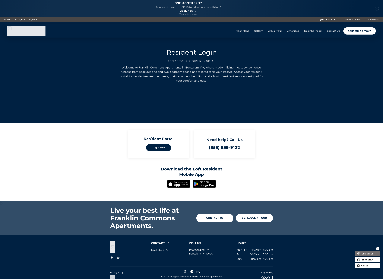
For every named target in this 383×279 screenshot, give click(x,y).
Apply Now (373, 19)
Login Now (158, 147)
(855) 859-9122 (328, 19)
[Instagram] (118, 257)
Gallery (258, 30)
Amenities (293, 30)
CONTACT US (215, 218)
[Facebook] (112, 257)
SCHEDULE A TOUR (359, 31)
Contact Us (333, 30)
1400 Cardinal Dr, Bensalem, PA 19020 (22, 19)
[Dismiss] (377, 8)
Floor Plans (242, 30)
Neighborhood (313, 30)
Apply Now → (188, 10)
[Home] (26, 31)
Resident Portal (352, 19)
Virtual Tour (275, 30)
